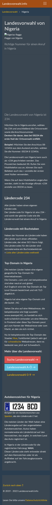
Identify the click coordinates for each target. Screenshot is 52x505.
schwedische (14, 342)
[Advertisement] (26, 83)
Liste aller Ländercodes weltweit (22, 252)
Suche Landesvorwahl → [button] (22, 359)
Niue (15, 338)
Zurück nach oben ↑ (13, 485)
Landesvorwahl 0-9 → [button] (21, 374)
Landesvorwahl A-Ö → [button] (21, 367)
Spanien (8, 416)
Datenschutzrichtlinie (36, 500)
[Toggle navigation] (45, 3)
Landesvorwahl (9, 12)
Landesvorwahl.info (14, 3)
